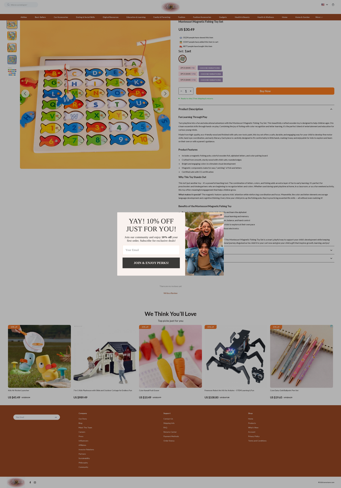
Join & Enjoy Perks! (151, 263)
